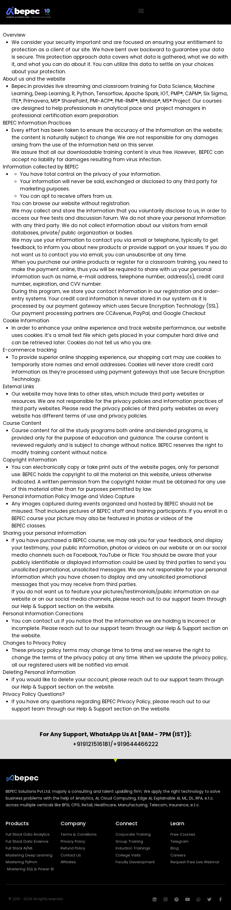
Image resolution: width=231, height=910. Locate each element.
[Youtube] (187, 899)
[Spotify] (176, 899)
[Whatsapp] (198, 899)
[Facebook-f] (220, 899)
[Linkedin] (154, 899)
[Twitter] (209, 899)
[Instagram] (165, 899)
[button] (141, 10)
